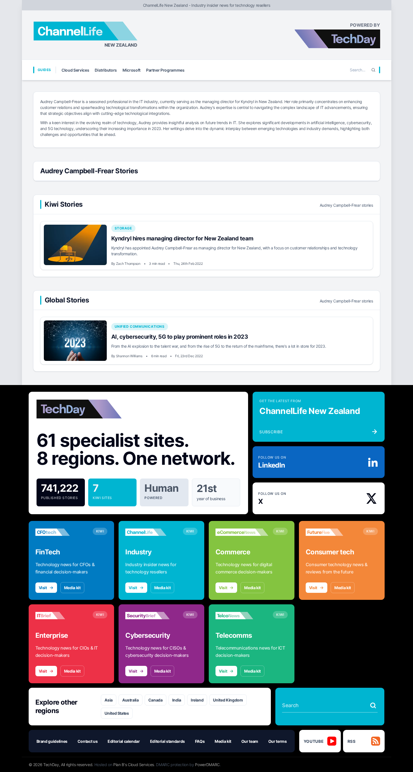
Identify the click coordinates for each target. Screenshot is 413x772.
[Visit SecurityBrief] (151, 615)
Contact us (88, 741)
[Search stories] (373, 705)
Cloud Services (75, 70)
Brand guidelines (52, 741)
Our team (249, 741)
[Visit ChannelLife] (151, 532)
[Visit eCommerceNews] (241, 532)
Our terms (277, 741)
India (176, 700)
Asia (109, 700)
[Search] (373, 70)
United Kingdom (228, 700)
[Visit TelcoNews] (241, 615)
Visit (43, 587)
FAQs (200, 741)
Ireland (197, 700)
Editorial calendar (124, 741)
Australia (130, 700)
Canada (155, 700)
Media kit (72, 587)
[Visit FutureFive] (332, 532)
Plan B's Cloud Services (133, 764)
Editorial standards (167, 741)
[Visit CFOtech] (61, 532)
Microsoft (131, 70)
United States (117, 713)
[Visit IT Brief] (61, 615)
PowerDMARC (207, 764)
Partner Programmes (165, 70)
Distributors (106, 70)
